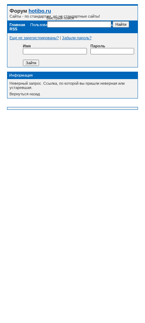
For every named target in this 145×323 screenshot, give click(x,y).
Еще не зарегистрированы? (34, 38)
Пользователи (43, 25)
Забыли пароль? (77, 38)
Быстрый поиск (60, 18)
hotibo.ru (40, 11)
